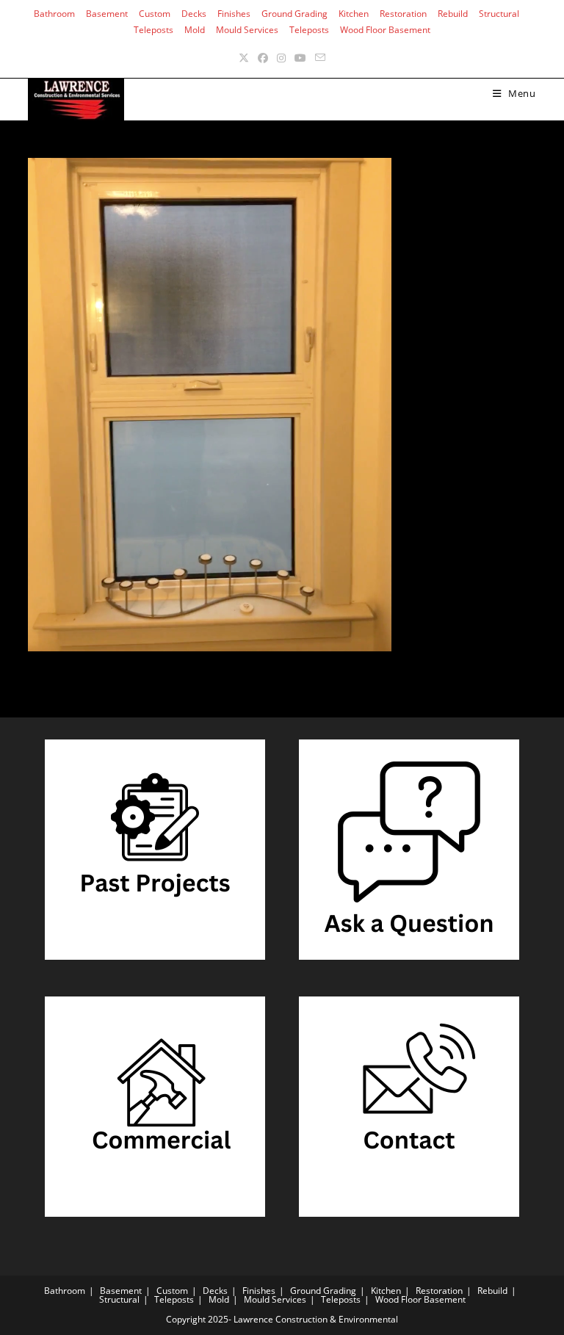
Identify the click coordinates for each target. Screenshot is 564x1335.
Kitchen (354, 13)
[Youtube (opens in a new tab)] (300, 57)
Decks (193, 13)
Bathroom (54, 13)
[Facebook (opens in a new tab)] (262, 57)
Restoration (403, 13)
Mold (194, 29)
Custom (154, 13)
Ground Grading (294, 13)
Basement (107, 13)
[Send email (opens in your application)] (320, 57)
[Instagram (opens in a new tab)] (281, 57)
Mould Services (247, 29)
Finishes (233, 13)
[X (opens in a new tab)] (243, 57)
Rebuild (453, 13)
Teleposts (153, 29)
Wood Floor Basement (385, 29)
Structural (499, 13)
